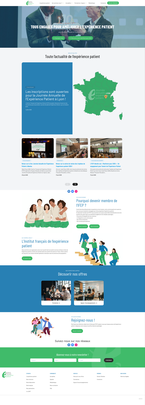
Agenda (52, 379)
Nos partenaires (30, 388)
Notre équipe (29, 385)
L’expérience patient (44, 3)
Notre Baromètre (30, 382)
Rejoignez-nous (59, 38)
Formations (76, 379)
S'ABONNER (109, 360)
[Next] (75, 184)
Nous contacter (54, 385)
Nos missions (94, 226)
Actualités (52, 376)
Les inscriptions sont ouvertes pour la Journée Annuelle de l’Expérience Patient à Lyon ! (47, 95)
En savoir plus (27, 258)
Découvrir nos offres (78, 376)
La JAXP (28, 391)
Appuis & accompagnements (80, 382)
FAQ (51, 388)
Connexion (103, 3)
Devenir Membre (113, 3)
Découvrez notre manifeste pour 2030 (81, 38)
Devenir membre (82, 226)
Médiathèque (92, 3)
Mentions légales (124, 376)
